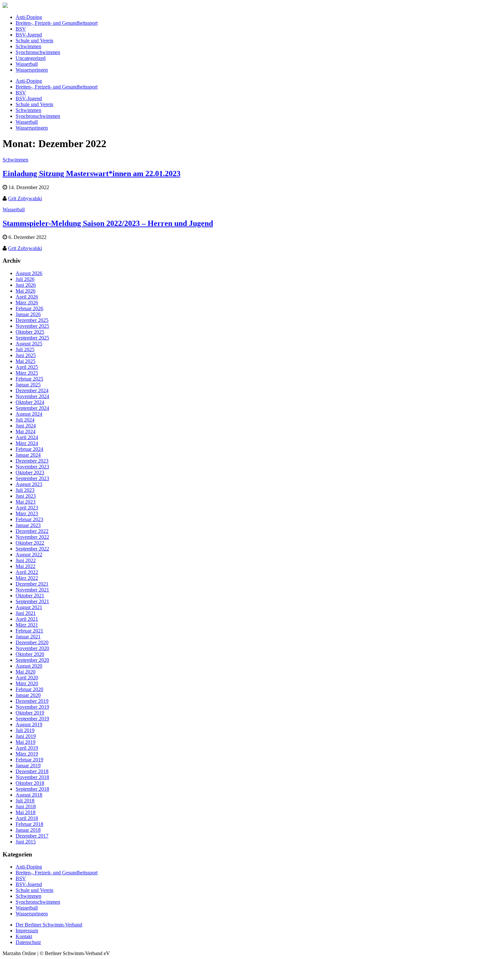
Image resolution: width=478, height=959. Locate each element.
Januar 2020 (28, 695)
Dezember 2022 (32, 531)
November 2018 (32, 777)
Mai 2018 (25, 812)
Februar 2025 (29, 379)
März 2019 (27, 754)
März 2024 (27, 443)
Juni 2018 (26, 806)
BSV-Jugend (29, 34)
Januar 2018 (28, 830)
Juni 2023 (26, 496)
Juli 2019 (25, 730)
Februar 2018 (29, 824)
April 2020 (27, 677)
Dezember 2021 (32, 584)
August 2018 (29, 795)
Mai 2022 (25, 566)
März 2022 (27, 578)
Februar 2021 (29, 630)
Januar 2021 (28, 636)
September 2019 (32, 718)
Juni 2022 (26, 560)
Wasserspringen (32, 70)
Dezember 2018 (32, 771)
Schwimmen (28, 46)
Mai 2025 (25, 361)
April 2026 (27, 296)
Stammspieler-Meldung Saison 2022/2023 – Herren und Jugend (108, 223)
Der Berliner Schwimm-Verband (49, 924)
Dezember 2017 (32, 836)
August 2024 (29, 414)
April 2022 (27, 572)
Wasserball (27, 64)
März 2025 (27, 373)
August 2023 (29, 484)
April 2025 (27, 367)
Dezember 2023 (32, 461)
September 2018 (32, 789)
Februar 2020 (29, 689)
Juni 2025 (26, 355)
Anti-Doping (29, 17)
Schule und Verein (34, 40)
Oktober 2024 (30, 402)
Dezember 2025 (32, 320)
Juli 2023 (25, 490)
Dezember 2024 (32, 390)
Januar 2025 (28, 384)
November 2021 (32, 589)
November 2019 (32, 707)
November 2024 (32, 396)
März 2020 (27, 683)
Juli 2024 (25, 420)
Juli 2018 (25, 800)
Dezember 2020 (32, 642)
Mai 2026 (25, 291)
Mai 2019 (25, 742)
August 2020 (29, 666)
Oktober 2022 (30, 543)
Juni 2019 (26, 736)
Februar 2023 (29, 519)
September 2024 (32, 408)
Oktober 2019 (30, 713)
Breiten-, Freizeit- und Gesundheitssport (57, 23)
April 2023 (27, 507)
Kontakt (24, 936)
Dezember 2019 (32, 701)
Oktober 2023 (30, 472)
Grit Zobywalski (25, 198)
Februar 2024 (29, 449)
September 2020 (32, 660)
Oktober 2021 (30, 595)
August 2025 (29, 343)
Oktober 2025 (30, 332)
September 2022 (32, 548)
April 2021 (27, 619)
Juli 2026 (25, 279)
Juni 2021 (26, 613)
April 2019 (27, 748)
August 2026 (29, 273)
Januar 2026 (28, 314)
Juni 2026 (26, 285)
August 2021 (29, 607)
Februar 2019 (29, 759)
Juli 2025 (25, 349)
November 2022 (32, 537)
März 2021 (27, 625)
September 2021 (32, 601)
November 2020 (32, 648)
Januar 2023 (28, 525)
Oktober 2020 (30, 654)
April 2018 (27, 818)
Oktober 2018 (30, 783)
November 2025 (32, 326)
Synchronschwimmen (38, 52)
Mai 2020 (25, 671)
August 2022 (29, 554)
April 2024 (27, 437)
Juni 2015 (26, 841)
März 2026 (27, 302)
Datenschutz (28, 942)
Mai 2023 (25, 502)
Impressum (27, 930)
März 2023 (27, 513)
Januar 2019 (28, 765)
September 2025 (32, 338)
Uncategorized (31, 58)
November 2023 (32, 466)
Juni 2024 (26, 425)
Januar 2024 (28, 455)
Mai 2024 (25, 431)
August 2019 (29, 724)
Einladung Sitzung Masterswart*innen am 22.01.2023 (91, 173)
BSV (21, 29)
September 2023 (32, 478)
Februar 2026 (29, 308)
